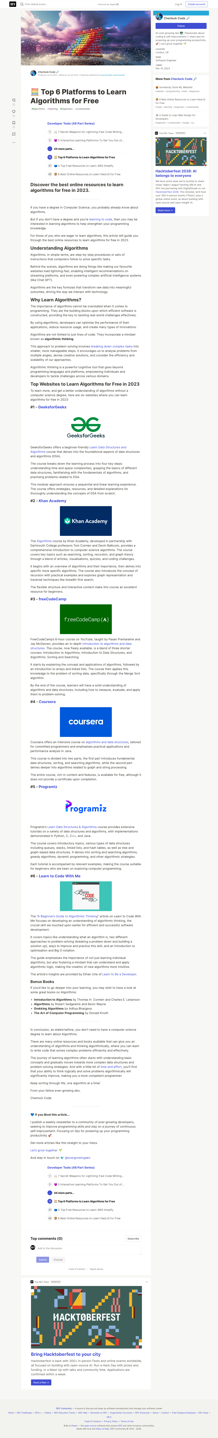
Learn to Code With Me (60, 876)
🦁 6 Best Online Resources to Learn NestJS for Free (180, 103)
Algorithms (44, 541)
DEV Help (82, 1412)
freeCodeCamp (52, 599)
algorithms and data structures (107, 742)
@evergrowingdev (77, 1158)
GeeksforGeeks (52, 407)
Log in (178, 4)
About (155, 1412)
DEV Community (64, 1408)
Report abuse (96, 1269)
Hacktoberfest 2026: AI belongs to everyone (176, 173)
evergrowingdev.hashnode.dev (112, 75)
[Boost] (14, 134)
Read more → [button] (165, 210)
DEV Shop (203, 1412)
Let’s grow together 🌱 (46, 1150)
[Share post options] (14, 142)
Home (11, 1412)
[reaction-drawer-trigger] (14, 101)
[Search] (22, 4)
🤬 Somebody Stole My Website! (177, 89)
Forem (74, 1425)
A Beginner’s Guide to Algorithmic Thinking (68, 916)
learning (52, 108)
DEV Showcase (142, 1412)
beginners (66, 108)
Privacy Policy (111, 1421)
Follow (181, 25)
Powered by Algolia (107, 4)
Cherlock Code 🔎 (48, 71)
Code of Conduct (77, 1269)
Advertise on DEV (98, 1412)
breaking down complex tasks (112, 346)
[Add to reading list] (14, 124)
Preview (58, 1259)
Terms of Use (127, 1421)
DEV (120, 1425)
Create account (196, 4)
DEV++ (38, 1412)
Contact (165, 1412)
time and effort (111, 1067)
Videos (47, 1412)
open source (90, 1425)
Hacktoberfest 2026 (167, 191)
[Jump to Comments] (14, 112)
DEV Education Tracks (64, 1412)
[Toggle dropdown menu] (146, 1281)
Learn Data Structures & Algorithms (72, 827)
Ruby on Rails (102, 1428)
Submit (43, 1259)
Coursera (47, 701)
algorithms (38, 108)
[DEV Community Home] (12, 4)
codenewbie (82, 108)
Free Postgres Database (183, 1412)
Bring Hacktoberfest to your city (66, 1354)
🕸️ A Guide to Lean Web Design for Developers (175, 119)
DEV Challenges (24, 1412)
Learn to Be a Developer (119, 974)
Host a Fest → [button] (41, 1382)
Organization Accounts (121, 1412)
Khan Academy (52, 501)
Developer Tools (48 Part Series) (71, 123)
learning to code (100, 219)
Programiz (48, 786)
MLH (109, 1417)
